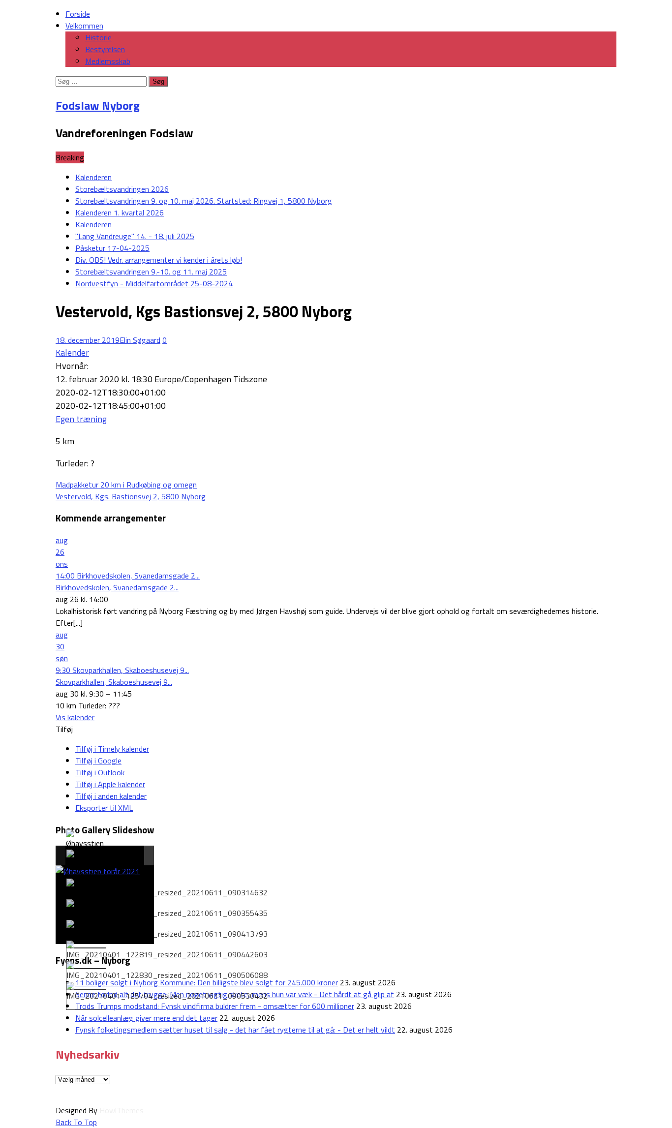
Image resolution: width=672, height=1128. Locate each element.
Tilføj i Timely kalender (112, 749)
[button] (64, 729)
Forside (77, 14)
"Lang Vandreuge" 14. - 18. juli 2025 (134, 236)
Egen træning (81, 419)
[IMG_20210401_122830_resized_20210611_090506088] (167, 971)
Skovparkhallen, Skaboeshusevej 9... (114, 682)
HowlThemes (121, 1110)
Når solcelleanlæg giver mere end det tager (146, 1018)
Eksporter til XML (104, 808)
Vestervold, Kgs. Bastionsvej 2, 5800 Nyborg (131, 496)
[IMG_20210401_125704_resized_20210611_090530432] (167, 992)
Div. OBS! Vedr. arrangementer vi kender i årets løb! (158, 260)
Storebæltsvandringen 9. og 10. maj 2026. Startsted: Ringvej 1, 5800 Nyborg (203, 201)
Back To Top (76, 1122)
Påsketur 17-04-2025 (112, 248)
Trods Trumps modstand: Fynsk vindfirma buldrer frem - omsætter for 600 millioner (214, 1006)
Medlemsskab (107, 61)
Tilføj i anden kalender (111, 796)
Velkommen (84, 25)
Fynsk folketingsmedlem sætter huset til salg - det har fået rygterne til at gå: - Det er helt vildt (235, 1030)
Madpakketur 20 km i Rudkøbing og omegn (126, 484)
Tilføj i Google (98, 760)
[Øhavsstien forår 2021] (85, 845)
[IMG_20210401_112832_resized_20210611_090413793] (167, 930)
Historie (98, 37)
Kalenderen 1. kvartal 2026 (119, 212)
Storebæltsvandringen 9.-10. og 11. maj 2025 (151, 271)
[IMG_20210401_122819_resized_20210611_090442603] (167, 950)
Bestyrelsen (105, 49)
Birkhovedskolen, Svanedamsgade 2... (117, 587)
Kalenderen (93, 177)
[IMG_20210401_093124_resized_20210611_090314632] (167, 888)
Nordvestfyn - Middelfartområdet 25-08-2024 (154, 283)
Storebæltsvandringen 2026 (122, 189)
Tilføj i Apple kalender (110, 784)
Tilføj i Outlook (99, 772)
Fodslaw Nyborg (98, 105)
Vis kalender (75, 717)
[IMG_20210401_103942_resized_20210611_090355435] (167, 909)
